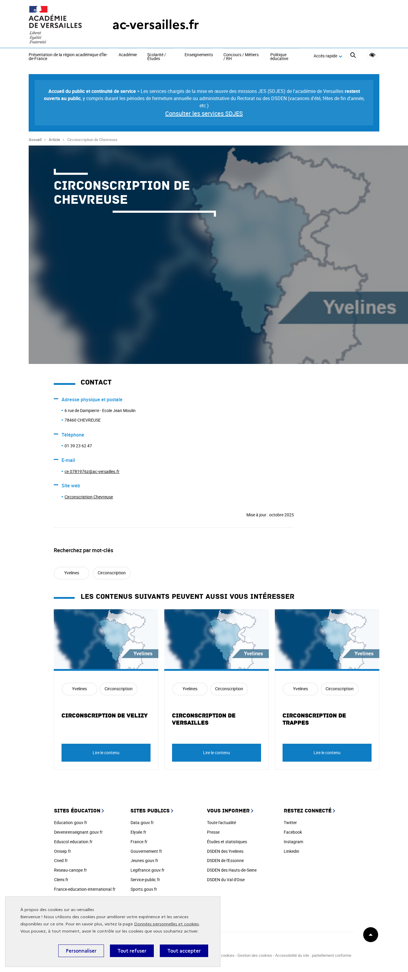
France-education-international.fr (85, 889)
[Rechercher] (353, 56)
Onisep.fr (62, 851)
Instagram (293, 841)
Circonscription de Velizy (105, 715)
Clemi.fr (61, 879)
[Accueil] (58, 24)
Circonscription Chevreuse (89, 497)
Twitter (290, 822)
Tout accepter (184, 950)
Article (54, 139)
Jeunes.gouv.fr (144, 860)
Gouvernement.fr (146, 851)
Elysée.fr (138, 832)
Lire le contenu (106, 752)
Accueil (35, 139)
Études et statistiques (227, 841)
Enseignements (199, 55)
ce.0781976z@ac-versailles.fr (92, 471)
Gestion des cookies (254, 955)
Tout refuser (131, 950)
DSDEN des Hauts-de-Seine (232, 870)
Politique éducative (279, 57)
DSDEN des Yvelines (225, 851)
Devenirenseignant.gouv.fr (78, 832)
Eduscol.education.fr (73, 841)
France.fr (139, 841)
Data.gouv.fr (142, 822)
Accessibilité (372, 55)
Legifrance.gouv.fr (148, 870)
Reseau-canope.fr (70, 870)
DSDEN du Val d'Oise (226, 879)
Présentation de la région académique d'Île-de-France (68, 57)
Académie (128, 55)
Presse (213, 832)
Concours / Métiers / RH (241, 57)
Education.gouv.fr (70, 822)
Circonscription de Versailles (204, 719)
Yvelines (71, 572)
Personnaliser (81, 950)
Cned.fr (61, 860)
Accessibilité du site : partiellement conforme (313, 955)
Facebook (293, 832)
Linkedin (291, 851)
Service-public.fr (145, 879)
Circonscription (112, 572)
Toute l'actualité (221, 822)
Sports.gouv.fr (144, 889)
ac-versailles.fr (155, 24)
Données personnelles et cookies (166, 924)
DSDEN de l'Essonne (225, 860)
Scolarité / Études (156, 57)
